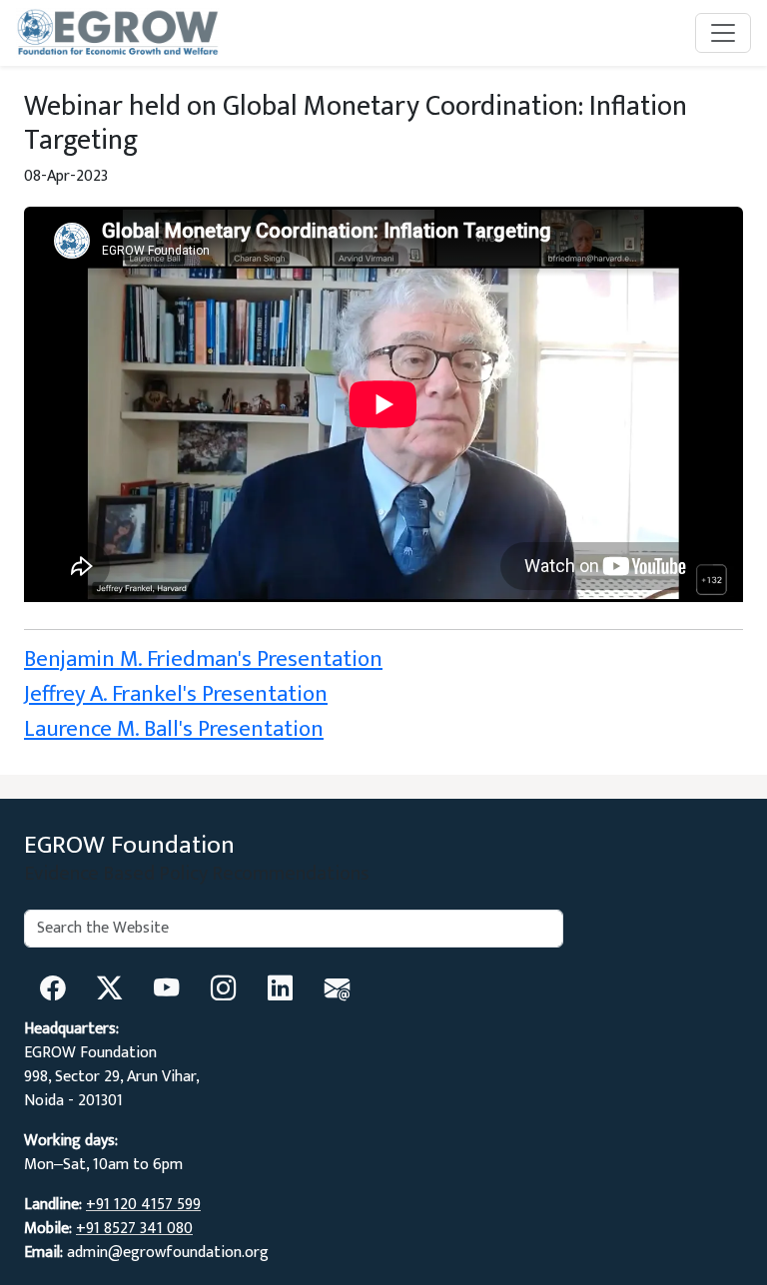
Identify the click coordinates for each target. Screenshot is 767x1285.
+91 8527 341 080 (134, 1228)
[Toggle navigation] (723, 33)
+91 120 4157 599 (143, 1204)
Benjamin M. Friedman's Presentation (203, 659)
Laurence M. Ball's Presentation (174, 729)
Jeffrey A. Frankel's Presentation (176, 694)
